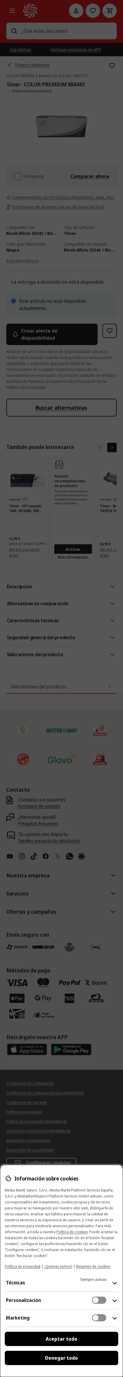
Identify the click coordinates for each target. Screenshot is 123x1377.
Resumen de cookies (93, 1266)
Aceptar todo (61, 1339)
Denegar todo (61, 1358)
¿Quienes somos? (58, 1266)
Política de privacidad (22, 1266)
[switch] (99, 1300)
